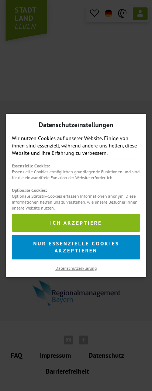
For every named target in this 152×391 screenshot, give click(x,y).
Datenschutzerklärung (76, 268)
